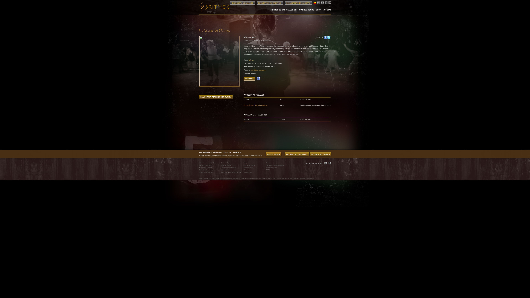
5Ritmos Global (226, 165)
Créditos (268, 163)
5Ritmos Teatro (248, 167)
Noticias (327, 10)
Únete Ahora (273, 154)
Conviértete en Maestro (298, 3)
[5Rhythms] (214, 7)
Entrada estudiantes (296, 154)
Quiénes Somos (306, 10)
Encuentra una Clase (242, 3)
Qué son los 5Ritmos (205, 165)
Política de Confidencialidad (275, 165)
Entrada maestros (320, 154)
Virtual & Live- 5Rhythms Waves (256, 105)
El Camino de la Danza (206, 170)
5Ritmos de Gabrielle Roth (284, 10)
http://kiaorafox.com (258, 70)
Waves (251, 60)
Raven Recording (249, 165)
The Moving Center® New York (231, 172)
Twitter (329, 37)
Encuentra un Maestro (269, 3)
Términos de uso (271, 167)
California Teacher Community (215, 97)
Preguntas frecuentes (206, 172)
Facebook (325, 37)
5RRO (268, 170)
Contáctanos (248, 172)
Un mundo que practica (228, 167)
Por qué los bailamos (205, 167)
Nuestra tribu (225, 170)
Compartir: (319, 37)
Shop (318, 10)
